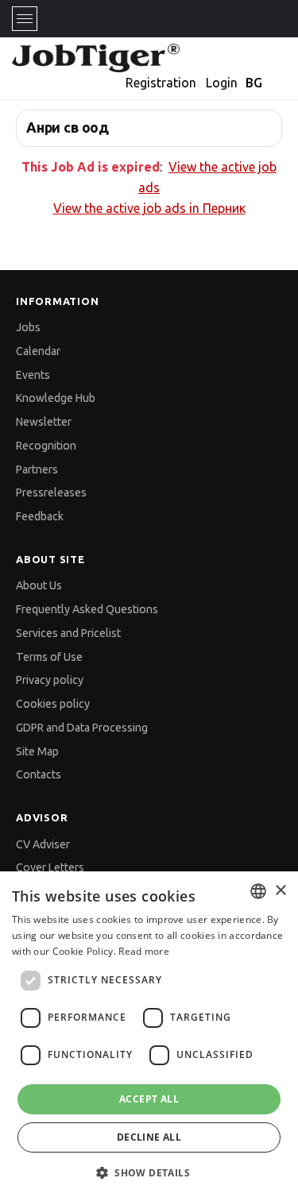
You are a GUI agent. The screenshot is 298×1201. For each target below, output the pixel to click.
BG (254, 82)
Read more (143, 951)
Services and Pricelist (68, 633)
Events (33, 375)
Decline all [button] (149, 1137)
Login (222, 82)
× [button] (280, 891)
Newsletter (44, 421)
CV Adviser (43, 844)
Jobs (28, 327)
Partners (37, 469)
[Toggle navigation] (24, 18)
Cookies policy (53, 703)
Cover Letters (50, 867)
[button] (149, 1173)
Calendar (38, 351)
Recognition (46, 445)
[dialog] (149, 1036)
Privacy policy (49, 680)
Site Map (37, 751)
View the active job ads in (149, 208)
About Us (39, 585)
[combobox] (258, 891)
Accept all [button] (149, 1099)
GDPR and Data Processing (82, 727)
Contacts (38, 774)
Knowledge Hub (55, 398)
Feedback (40, 516)
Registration (161, 82)
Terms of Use (49, 657)
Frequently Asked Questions (87, 609)
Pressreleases (51, 492)
